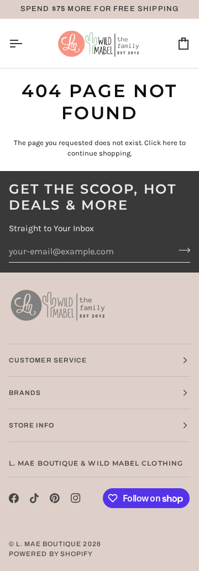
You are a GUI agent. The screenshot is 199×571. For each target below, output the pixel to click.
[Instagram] (76, 498)
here (170, 142)
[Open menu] (25, 43)
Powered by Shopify (51, 554)
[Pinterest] (55, 498)
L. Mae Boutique (48, 544)
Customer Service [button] (48, 360)
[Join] (181, 250)
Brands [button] (25, 393)
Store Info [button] (31, 425)
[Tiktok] (34, 498)
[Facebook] (14, 498)
